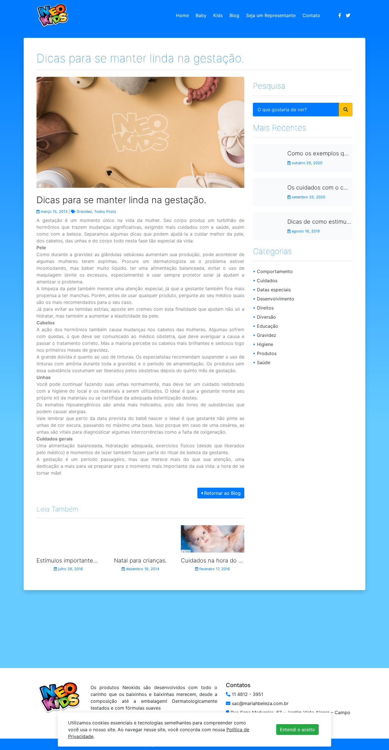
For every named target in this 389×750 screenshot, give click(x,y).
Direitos (263, 307)
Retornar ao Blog (222, 493)
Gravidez (84, 211)
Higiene (263, 344)
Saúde (261, 362)
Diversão (264, 317)
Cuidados (265, 280)
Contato (311, 15)
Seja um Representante (271, 15)
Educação (265, 326)
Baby (201, 15)
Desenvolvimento (273, 298)
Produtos (265, 353)
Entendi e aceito (297, 729)
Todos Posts (105, 211)
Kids (218, 15)
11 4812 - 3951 (246, 694)
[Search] (346, 109)
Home (182, 15)
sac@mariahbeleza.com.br (259, 703)
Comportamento (273, 271)
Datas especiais (272, 289)
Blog (234, 15)
